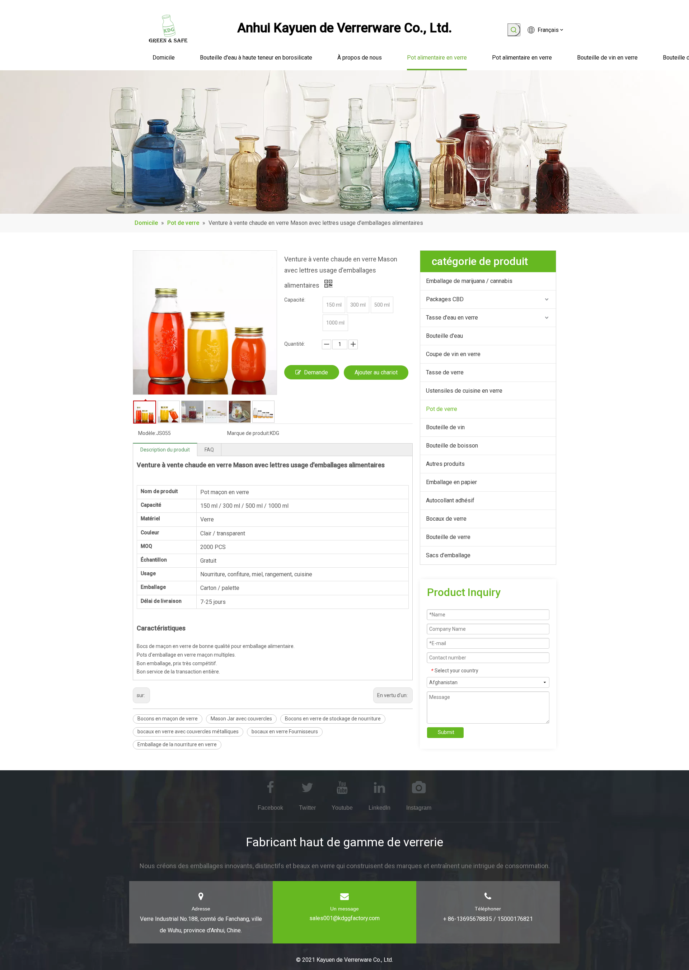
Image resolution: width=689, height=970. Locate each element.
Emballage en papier (451, 482)
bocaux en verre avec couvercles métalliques (188, 731)
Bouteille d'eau (444, 335)
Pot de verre (441, 409)
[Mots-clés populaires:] (513, 29)
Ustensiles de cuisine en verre (464, 390)
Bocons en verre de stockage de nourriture (333, 718)
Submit (446, 732)
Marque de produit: (248, 433)
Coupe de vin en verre (453, 354)
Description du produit (165, 450)
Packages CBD (445, 299)
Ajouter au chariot (376, 372)
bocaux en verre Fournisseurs (285, 731)
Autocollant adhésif (450, 500)
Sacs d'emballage (448, 555)
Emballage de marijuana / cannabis (469, 281)
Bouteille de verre (448, 537)
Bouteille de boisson (452, 445)
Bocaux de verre (446, 518)
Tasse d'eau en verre (452, 317)
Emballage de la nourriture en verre (177, 744)
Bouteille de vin (445, 427)
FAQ (209, 450)
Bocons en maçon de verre (167, 718)
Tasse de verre (445, 372)
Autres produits (445, 463)
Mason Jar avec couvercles (241, 718)
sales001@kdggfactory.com (344, 918)
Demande (316, 372)
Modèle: (147, 433)
